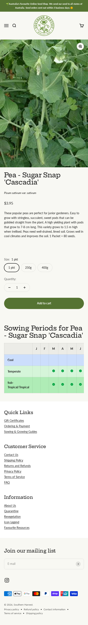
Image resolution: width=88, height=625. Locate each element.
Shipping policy (34, 613)
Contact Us (11, 454)
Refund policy (31, 609)
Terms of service (12, 613)
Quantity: (10, 279)
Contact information (54, 609)
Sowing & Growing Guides (20, 431)
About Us (10, 505)
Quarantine (11, 511)
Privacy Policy (12, 471)
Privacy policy (11, 609)
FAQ (7, 482)
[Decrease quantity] (9, 287)
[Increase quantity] (24, 287)
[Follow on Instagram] (7, 580)
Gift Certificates (14, 420)
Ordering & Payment (17, 426)
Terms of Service (14, 477)
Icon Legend (11, 522)
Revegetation (12, 516)
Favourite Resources (16, 527)
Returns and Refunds (17, 466)
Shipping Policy (13, 460)
